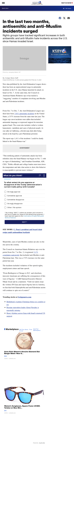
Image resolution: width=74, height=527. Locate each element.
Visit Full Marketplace (36, 329)
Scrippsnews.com (24, 297)
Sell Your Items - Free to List (25, 330)
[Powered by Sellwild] (42, 443)
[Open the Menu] (3, 3)
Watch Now (66, 3)
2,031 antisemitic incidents (24, 113)
